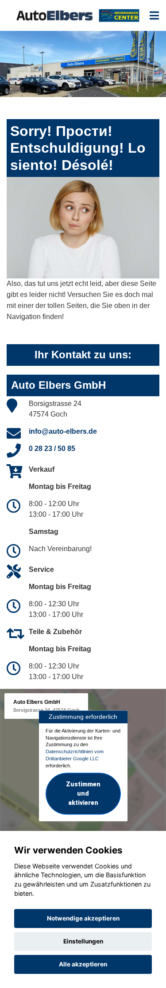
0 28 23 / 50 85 (52, 448)
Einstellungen (83, 941)
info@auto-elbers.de (63, 431)
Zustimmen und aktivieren (83, 794)
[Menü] (154, 15)
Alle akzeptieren (83, 964)
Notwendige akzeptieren (83, 918)
